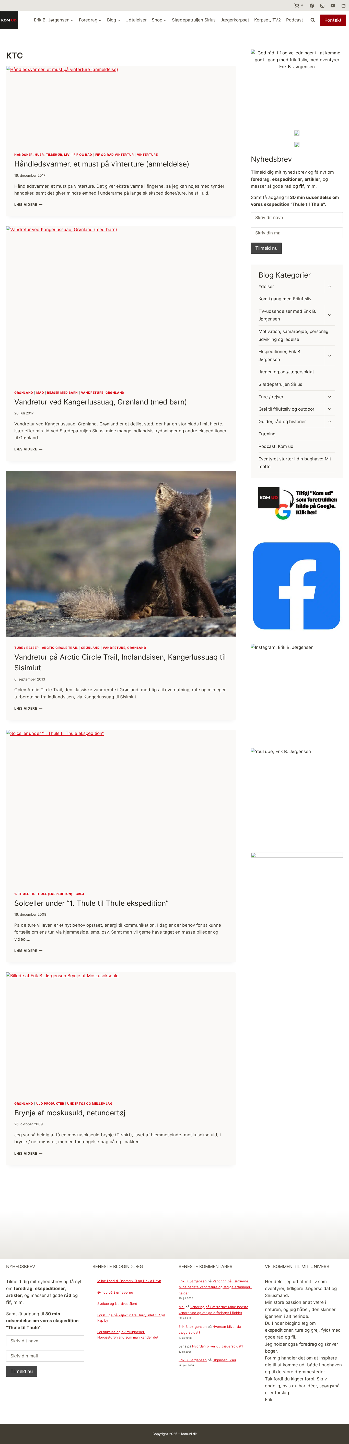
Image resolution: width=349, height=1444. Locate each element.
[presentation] (121, 105)
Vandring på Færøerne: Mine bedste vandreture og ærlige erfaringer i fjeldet (215, 1287)
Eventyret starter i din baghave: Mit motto (295, 462)
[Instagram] (322, 5)
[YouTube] (333, 5)
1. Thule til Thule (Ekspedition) (43, 894)
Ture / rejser (26, 648)
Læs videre (28, 204)
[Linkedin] (343, 5)
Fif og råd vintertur (114, 155)
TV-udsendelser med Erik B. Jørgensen (287, 315)
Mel (181, 1307)
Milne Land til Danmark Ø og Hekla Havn (129, 1281)
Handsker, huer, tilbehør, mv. (42, 155)
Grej (80, 894)
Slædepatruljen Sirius (194, 19)
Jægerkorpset (235, 19)
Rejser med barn (62, 393)
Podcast (294, 19)
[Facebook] (311, 5)
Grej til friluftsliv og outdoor (286, 409)
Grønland (23, 393)
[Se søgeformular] (312, 20)
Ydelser (266, 286)
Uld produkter (50, 1103)
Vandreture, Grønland (102, 393)
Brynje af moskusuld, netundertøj (69, 1112)
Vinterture (147, 155)
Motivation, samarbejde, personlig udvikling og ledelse (293, 335)
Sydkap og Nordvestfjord (117, 1304)
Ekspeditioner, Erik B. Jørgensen (280, 355)
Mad (40, 393)
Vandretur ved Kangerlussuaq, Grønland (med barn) (100, 402)
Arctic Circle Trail (60, 648)
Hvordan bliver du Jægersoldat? (217, 1346)
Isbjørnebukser (224, 1360)
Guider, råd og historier (282, 421)
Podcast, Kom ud (276, 446)
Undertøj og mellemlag (90, 1103)
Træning (267, 433)
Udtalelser (136, 19)
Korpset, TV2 (267, 19)
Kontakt (333, 20)
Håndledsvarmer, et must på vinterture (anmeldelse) (101, 164)
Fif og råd (83, 155)
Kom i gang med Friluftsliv (285, 298)
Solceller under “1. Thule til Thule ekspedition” (91, 903)
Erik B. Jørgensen (193, 1281)
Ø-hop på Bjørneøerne (115, 1292)
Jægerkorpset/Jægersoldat (286, 371)
